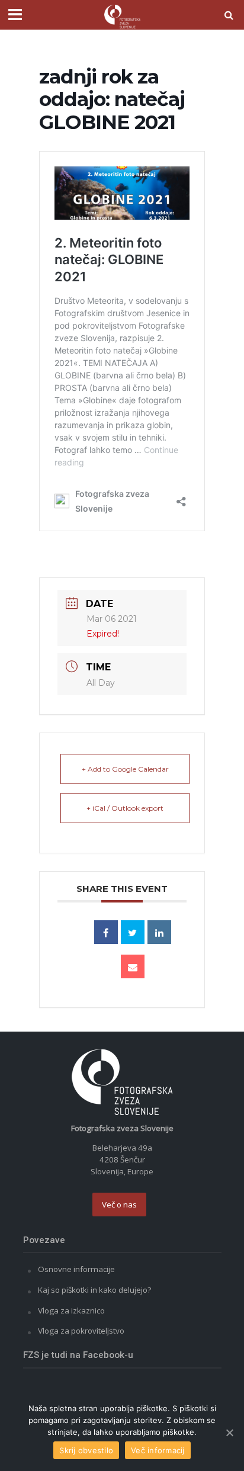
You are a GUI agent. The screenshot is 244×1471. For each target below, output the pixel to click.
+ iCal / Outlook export (124, 808)
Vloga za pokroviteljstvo (81, 1330)
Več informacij (158, 1450)
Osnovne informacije (76, 1269)
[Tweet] (133, 932)
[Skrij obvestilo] (229, 1432)
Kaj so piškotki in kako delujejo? (94, 1289)
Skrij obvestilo (86, 1450)
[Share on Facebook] (106, 932)
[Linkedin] (159, 932)
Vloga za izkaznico (71, 1310)
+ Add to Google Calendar (125, 769)
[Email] (133, 966)
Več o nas (119, 1204)
